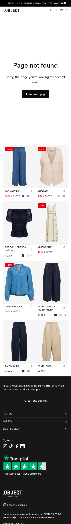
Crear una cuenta (35, 400)
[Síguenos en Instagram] (5, 446)
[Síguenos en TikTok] (11, 446)
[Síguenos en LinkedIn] (22, 446)
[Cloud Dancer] (28, 255)
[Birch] (60, 315)
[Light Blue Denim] (28, 196)
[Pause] (65, 3)
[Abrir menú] (66, 10)
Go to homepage (35, 94)
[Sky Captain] (23, 255)
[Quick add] (31, 190)
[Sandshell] (58, 196)
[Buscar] (51, 10)
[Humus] (64, 196)
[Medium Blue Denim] (23, 196)
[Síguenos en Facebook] (17, 446)
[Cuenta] (56, 10)
